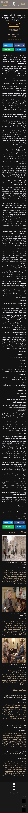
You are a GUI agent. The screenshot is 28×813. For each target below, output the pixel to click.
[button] (14, 25)
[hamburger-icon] (23, 4)
